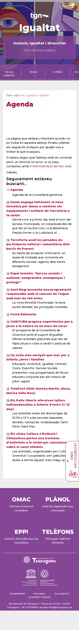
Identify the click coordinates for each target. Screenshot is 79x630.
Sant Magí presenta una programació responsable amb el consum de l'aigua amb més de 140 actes (38, 294)
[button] (72, 6)
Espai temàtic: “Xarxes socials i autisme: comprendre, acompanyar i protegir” (35, 278)
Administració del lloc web (52, 166)
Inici (22, 95)
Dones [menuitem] (33, 71)
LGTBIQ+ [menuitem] (58, 71)
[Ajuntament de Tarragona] (39, 17)
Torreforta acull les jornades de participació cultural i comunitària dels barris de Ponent (38, 244)
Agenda (16, 190)
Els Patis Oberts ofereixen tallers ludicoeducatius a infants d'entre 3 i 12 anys (38, 405)
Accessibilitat (17, 593)
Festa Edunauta (23, 314)
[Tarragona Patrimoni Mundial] (39, 586)
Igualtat (39, 28)
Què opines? (61, 593)
